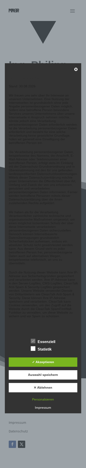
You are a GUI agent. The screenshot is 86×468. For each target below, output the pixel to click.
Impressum (43, 407)
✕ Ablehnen (43, 388)
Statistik (45, 349)
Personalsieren (43, 399)
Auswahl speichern (43, 375)
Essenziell (46, 342)
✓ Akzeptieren (43, 362)
